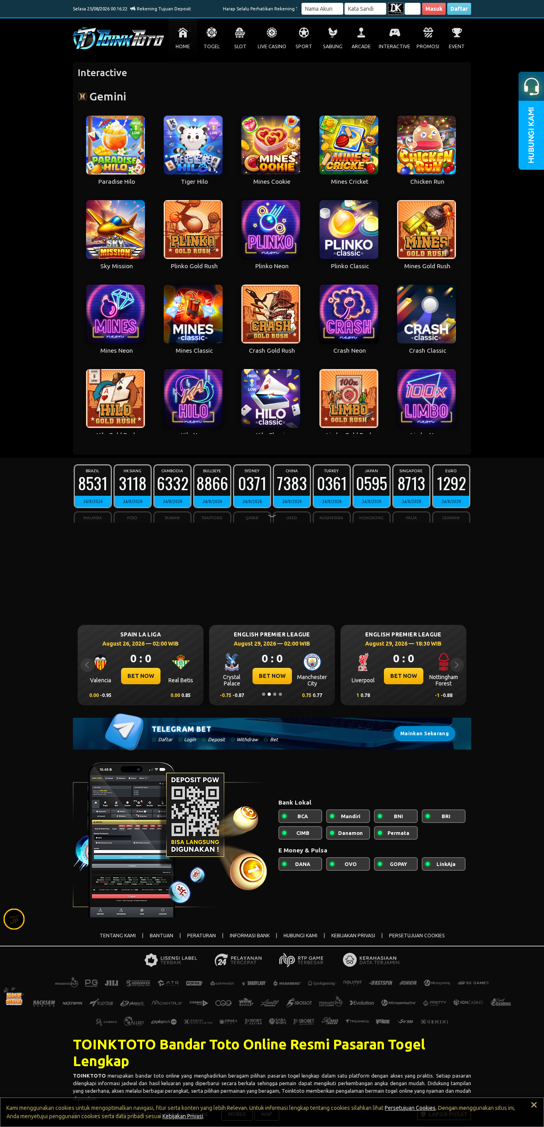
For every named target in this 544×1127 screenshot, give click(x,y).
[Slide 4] (280, 694)
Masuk (433, 9)
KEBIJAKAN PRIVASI (353, 935)
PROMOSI (428, 46)
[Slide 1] (263, 694)
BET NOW (141, 676)
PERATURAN (201, 935)
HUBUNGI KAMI (300, 935)
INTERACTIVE (394, 46)
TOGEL (212, 46)
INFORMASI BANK (250, 935)
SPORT (303, 46)
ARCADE (361, 46)
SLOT (240, 46)
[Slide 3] (274, 694)
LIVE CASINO (272, 46)
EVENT (457, 46)
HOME (183, 46)
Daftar (459, 9)
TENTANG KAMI (118, 935)
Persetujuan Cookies (410, 1108)
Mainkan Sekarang (424, 733)
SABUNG (332, 46)
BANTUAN (161, 935)
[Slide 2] (269, 694)
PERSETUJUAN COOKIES (417, 935)
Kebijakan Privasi (182, 1116)
